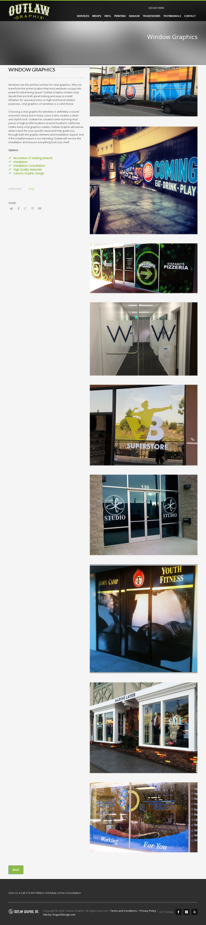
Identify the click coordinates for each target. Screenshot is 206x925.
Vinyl (31, 189)
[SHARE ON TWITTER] (11, 209)
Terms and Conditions (123, 911)
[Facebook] (178, 912)
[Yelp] (195, 912)
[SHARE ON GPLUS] (26, 208)
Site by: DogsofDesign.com (59, 914)
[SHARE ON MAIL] (40, 208)
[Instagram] (186, 912)
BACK (16, 870)
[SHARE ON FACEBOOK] (18, 208)
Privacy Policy (148, 911)
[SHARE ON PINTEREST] (33, 208)
